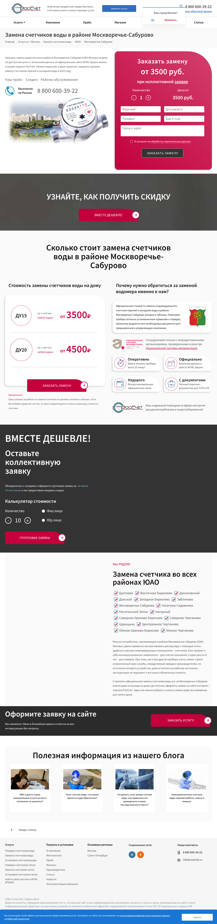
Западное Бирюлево (154, 599)
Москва (91, 850)
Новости (51, 879)
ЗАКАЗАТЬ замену (57, 385)
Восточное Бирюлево (156, 593)
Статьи (50, 874)
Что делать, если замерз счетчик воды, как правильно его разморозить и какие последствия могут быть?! (134, 799)
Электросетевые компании (62, 884)
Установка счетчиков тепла (21, 874)
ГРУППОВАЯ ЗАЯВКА (34, 538)
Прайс (50, 860)
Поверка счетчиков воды (20, 850)
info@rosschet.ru (192, 859)
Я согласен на (162, 141)
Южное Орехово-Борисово (139, 630)
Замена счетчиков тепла (19, 869)
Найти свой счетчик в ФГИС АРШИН (21, 881)
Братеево (126, 593)
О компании (53, 850)
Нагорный (162, 612)
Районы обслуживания (59, 79)
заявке (181, 81)
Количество (141, 90)
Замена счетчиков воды (19, 855)
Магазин (51, 865)
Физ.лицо (55, 511)
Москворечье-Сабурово (136, 605)
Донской (125, 599)
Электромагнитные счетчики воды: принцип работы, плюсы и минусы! (187, 798)
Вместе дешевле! (109, 215)
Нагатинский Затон (133, 612)
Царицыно (127, 624)
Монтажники (54, 855)
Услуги (9, 845)
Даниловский (190, 593)
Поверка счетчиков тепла (20, 865)
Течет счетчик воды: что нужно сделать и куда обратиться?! (82, 796)
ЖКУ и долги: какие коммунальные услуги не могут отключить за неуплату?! (30, 798)
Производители (55, 869)
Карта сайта (32, 899)
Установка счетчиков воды (21, 860)
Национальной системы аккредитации (172, 348)
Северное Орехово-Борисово (140, 618)
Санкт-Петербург (97, 855)
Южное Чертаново (180, 630)
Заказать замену (162, 153)
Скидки (32, 79)
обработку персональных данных (171, 141)
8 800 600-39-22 (57, 90)
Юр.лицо (54, 520)
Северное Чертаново (185, 618)
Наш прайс (14, 79)
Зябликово (185, 599)
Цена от (183, 90)
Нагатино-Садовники (177, 605)
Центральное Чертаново (160, 624)
